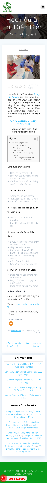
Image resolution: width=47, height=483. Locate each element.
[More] (11, 323)
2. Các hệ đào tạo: (20, 145)
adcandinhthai (16, 331)
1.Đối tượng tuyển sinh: (19, 142)
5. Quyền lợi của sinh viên (26, 158)
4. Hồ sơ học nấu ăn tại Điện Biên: (24, 154)
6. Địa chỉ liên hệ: (27, 159)
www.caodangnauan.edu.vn (23, 305)
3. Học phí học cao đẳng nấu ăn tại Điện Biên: (25, 149)
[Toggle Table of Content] (34, 139)
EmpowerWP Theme (23, 474)
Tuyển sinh (23, 50)
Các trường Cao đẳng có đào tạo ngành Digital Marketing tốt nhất (24, 449)
